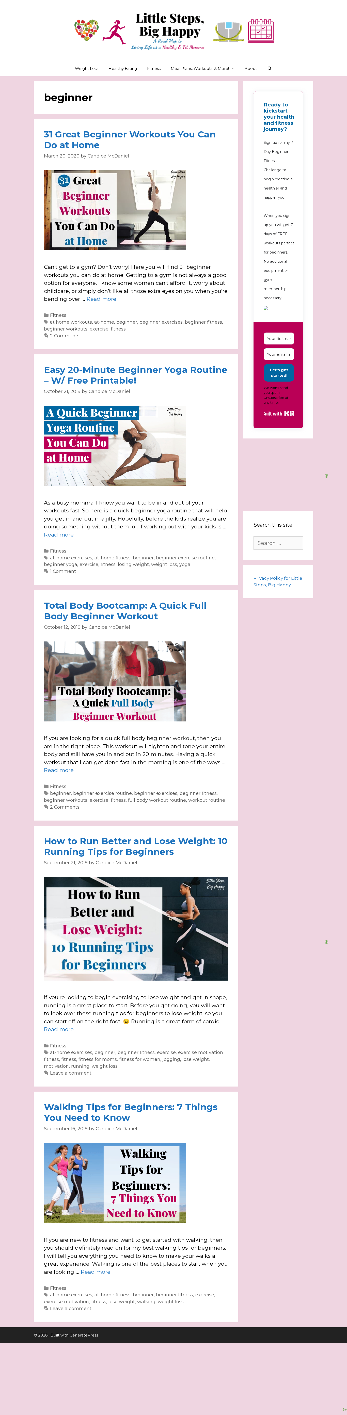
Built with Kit (279, 413)
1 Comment (63, 571)
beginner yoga (60, 564)
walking (146, 1301)
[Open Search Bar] (269, 68)
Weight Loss (86, 68)
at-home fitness (112, 557)
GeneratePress (84, 1335)
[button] (279, 309)
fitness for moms (97, 1059)
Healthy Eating (122, 68)
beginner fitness (203, 322)
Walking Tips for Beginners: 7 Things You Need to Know (130, 1112)
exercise (99, 329)
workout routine (206, 800)
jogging (171, 1059)
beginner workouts (65, 329)
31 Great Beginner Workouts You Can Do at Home (130, 139)
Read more (101, 299)
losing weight (133, 564)
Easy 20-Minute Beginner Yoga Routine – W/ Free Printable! (135, 375)
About (251, 68)
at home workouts (71, 322)
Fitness (154, 68)
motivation (56, 1066)
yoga (185, 564)
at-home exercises (71, 557)
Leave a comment (70, 1073)
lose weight (195, 1059)
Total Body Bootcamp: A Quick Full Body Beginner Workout (125, 611)
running (80, 1066)
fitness (118, 329)
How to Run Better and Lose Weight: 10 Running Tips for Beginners (135, 846)
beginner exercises (161, 322)
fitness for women (139, 1059)
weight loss (164, 564)
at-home (104, 322)
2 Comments (65, 335)
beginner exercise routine (185, 557)
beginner (126, 322)
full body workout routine (157, 800)
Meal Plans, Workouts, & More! (200, 68)
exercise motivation (66, 1301)
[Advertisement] (173, 1375)
